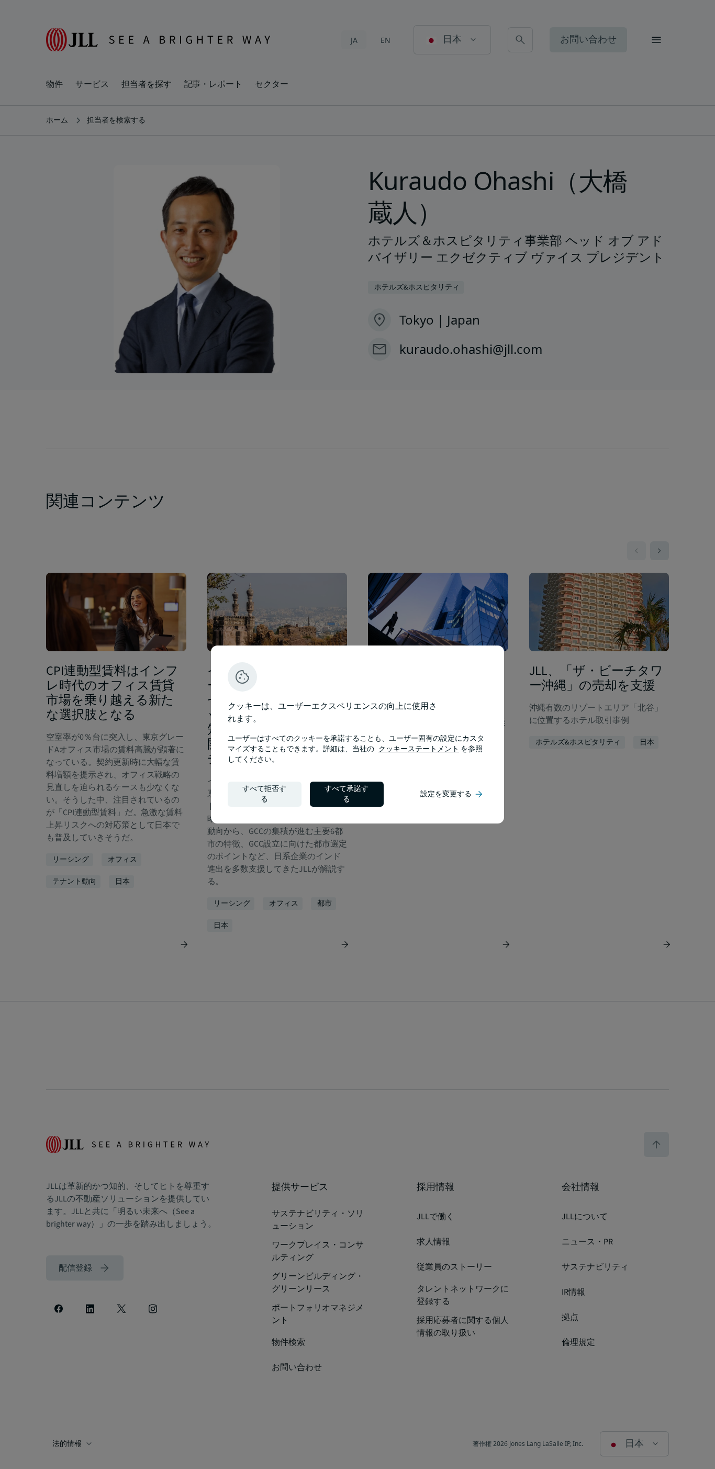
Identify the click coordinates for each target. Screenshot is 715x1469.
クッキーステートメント (418, 749)
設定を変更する (452, 794)
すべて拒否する (264, 794)
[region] (357, 734)
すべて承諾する (346, 794)
